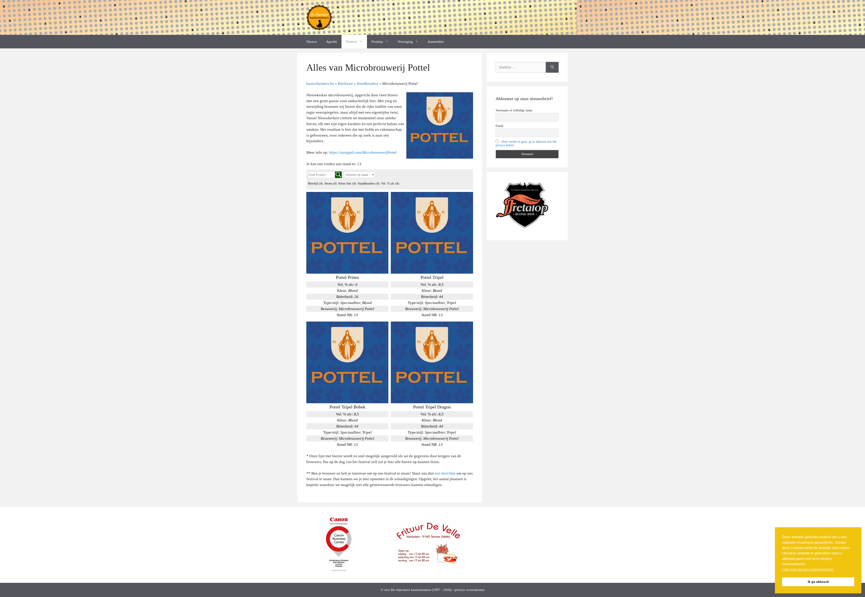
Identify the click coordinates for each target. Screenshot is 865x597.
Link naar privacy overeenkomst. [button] (808, 569)
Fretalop (377, 41)
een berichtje (445, 473)
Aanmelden (436, 41)
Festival (351, 41)
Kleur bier (347, 183)
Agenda (331, 41)
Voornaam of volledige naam (514, 110)
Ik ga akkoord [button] (818, 581)
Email (499, 126)
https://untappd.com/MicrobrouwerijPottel (363, 152)
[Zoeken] (552, 67)
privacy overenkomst (469, 590)
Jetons (330, 183)
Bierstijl (315, 183)
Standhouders (369, 183)
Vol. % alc (390, 183)
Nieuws (311, 41)
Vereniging (405, 41)
